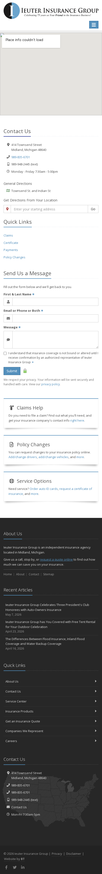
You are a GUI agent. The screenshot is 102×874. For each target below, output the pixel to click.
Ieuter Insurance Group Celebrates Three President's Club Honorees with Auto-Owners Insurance (47, 610)
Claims (8, 235)
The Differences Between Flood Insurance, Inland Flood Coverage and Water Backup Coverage (45, 644)
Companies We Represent (24, 731)
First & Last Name (19, 294)
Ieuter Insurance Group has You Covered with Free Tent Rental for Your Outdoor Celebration (50, 627)
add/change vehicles (53, 457)
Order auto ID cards (44, 489)
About (20, 574)
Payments (11, 250)
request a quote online (56, 559)
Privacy (57, 853)
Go (93, 209)
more (80, 457)
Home (8, 574)
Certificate (11, 243)
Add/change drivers (23, 457)
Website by (14, 859)
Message (12, 327)
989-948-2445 (20, 800)
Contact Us (13, 691)
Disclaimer (73, 853)
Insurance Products (19, 711)
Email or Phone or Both (23, 310)
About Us (12, 681)
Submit (12, 371)
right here (77, 420)
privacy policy (50, 384)
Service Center (16, 701)
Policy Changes (14, 257)
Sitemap (48, 574)
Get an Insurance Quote (22, 721)
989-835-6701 (20, 157)
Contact (34, 574)
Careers (11, 741)
